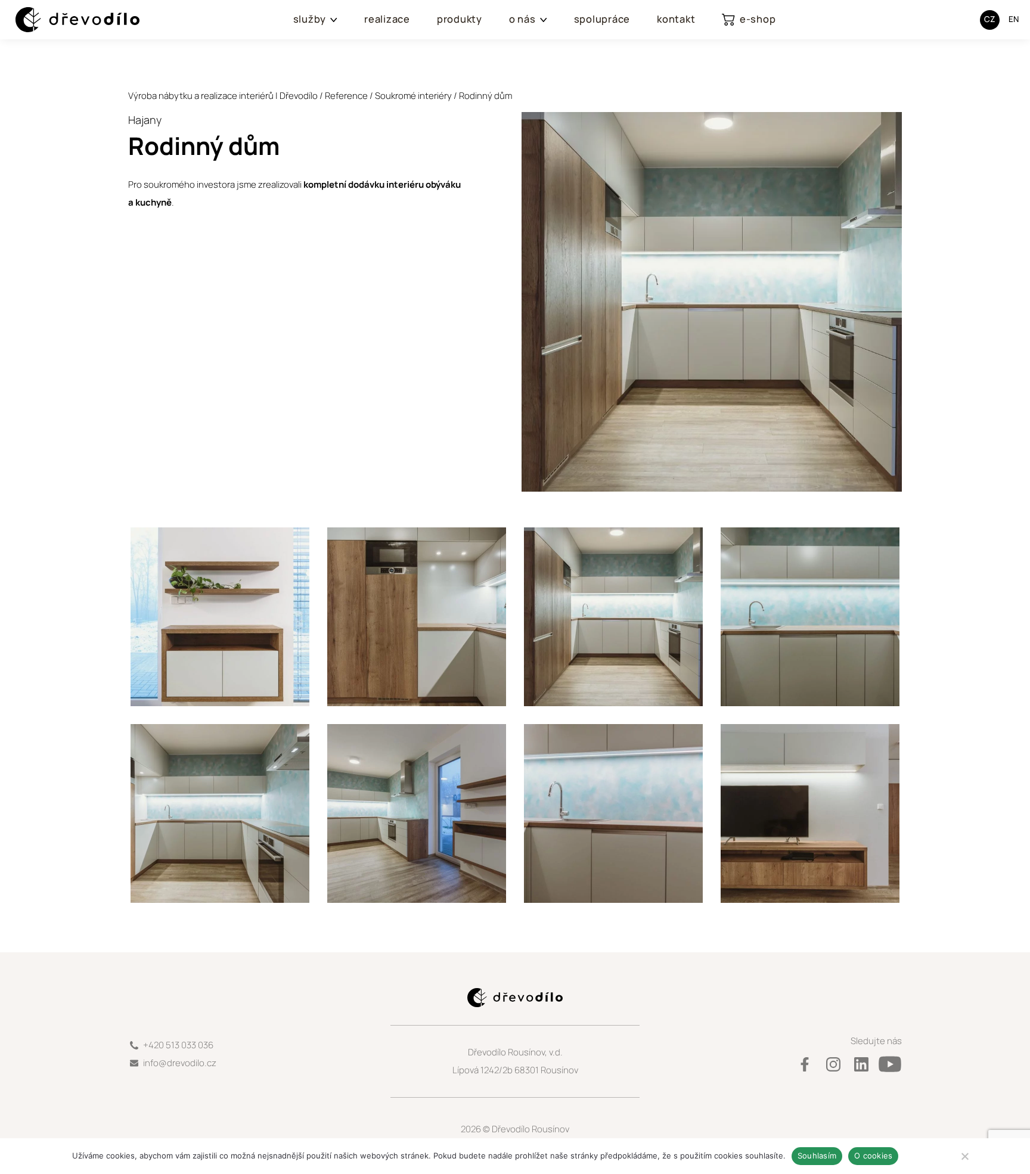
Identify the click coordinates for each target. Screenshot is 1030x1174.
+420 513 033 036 (178, 1045)
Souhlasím (817, 1155)
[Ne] (964, 1156)
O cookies (873, 1155)
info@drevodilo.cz (179, 1063)
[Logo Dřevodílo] (66, 20)
